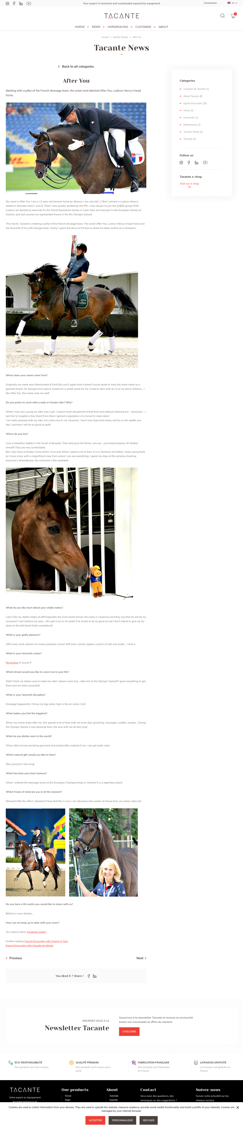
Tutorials (113, 1095)
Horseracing (118, 26)
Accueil (105, 37)
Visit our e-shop (189, 183)
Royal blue (12, 662)
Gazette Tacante (120, 37)
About (163, 26)
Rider (96, 26)
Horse (80, 26)
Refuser (148, 1120)
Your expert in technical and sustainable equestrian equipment (121, 3)
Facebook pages (36, 932)
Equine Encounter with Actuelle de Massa (29, 945)
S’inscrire (129, 1031)
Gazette (113, 1100)
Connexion (210, 2)
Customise (143, 26)
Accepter (95, 1120)
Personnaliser (122, 1120)
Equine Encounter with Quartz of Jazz (46, 941)
